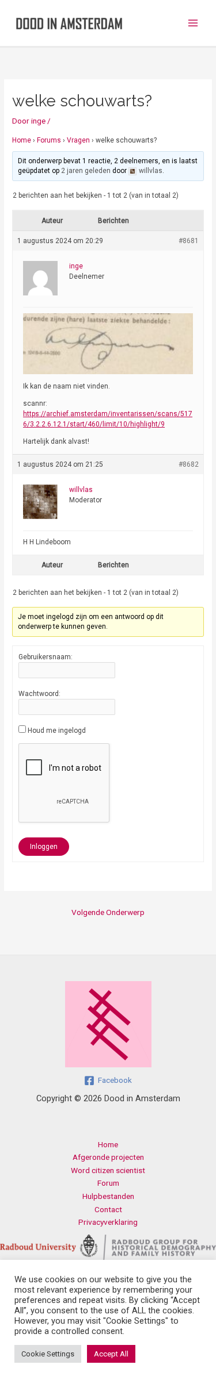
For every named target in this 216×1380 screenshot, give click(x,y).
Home (21, 140)
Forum (108, 1182)
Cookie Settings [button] (47, 1354)
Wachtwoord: (39, 694)
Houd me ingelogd (57, 730)
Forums (49, 140)
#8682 (189, 464)
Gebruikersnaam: (45, 657)
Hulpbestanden (108, 1196)
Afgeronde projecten (108, 1157)
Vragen (78, 140)
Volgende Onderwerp (108, 912)
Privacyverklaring (108, 1222)
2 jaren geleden (86, 171)
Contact (108, 1209)
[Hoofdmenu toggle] (193, 23)
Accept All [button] (111, 1354)
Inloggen (44, 847)
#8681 (189, 241)
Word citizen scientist (108, 1170)
